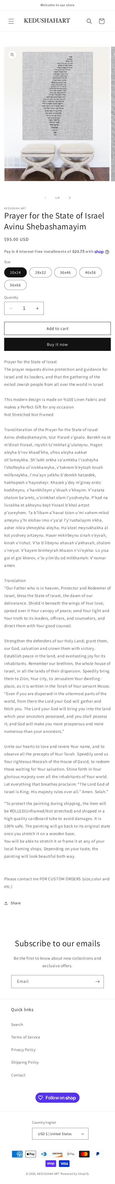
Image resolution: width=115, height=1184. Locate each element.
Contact (18, 1075)
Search (17, 1024)
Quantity (11, 297)
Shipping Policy (25, 1062)
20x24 (15, 272)
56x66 (15, 284)
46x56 (90, 272)
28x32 (40, 272)
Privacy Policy (23, 1049)
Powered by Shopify (75, 1174)
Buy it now (57, 344)
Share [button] (16, 902)
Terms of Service (25, 1037)
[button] (11, 21)
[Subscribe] (97, 981)
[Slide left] (45, 198)
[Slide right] (70, 198)
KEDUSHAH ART (48, 1174)
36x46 (65, 272)
